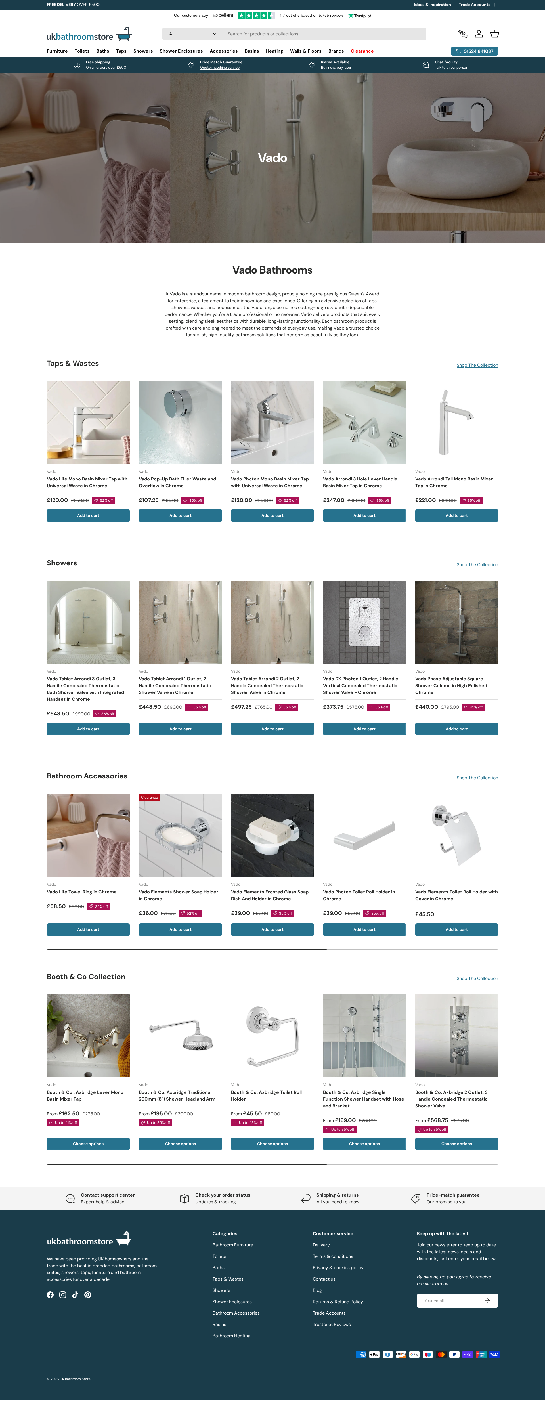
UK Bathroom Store (75, 1379)
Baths (103, 51)
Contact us (324, 1279)
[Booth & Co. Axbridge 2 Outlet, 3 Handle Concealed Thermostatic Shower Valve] (456, 1035)
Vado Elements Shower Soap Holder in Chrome (178, 895)
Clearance (362, 51)
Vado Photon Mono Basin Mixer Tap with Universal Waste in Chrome (270, 482)
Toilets (82, 51)
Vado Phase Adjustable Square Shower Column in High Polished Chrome (451, 685)
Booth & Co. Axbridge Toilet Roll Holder (266, 1095)
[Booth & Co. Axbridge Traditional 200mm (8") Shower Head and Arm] (180, 1035)
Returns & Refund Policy (338, 1302)
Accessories (224, 51)
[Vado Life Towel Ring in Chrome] (88, 835)
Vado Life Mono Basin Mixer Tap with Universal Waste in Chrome (87, 482)
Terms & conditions (333, 1256)
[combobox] (294, 34)
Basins (252, 51)
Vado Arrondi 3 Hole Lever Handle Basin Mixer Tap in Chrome (360, 482)
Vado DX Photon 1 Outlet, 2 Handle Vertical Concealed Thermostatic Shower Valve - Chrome (360, 685)
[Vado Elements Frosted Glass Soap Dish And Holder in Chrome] (272, 835)
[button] (495, 34)
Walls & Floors (306, 51)
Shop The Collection (477, 365)
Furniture (57, 51)
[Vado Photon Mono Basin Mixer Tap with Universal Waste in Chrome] (272, 422)
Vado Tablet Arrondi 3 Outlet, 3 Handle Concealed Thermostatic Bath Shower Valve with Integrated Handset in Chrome (85, 688)
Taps (121, 51)
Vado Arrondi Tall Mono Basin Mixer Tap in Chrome (454, 482)
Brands (336, 51)
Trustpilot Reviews (332, 1324)
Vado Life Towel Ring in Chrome (82, 892)
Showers (143, 51)
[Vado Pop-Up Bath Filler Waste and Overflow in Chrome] (180, 422)
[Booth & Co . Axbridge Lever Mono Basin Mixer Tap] (88, 1035)
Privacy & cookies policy (338, 1268)
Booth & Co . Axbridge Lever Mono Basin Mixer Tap (85, 1095)
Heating (274, 51)
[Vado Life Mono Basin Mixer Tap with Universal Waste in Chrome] (88, 422)
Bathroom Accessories (236, 1313)
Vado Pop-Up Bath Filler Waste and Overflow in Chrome (177, 482)
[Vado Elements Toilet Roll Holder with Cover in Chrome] (456, 835)
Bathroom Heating (231, 1336)
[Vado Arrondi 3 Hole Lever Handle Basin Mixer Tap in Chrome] (364, 422)
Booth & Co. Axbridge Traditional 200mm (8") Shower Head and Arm (177, 1095)
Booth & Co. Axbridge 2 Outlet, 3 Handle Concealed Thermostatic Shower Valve (451, 1099)
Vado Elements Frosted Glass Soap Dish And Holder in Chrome (270, 895)
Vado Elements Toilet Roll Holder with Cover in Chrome (456, 895)
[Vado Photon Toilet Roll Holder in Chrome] (364, 835)
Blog (317, 1290)
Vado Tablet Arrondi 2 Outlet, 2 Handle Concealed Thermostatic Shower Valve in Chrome (267, 685)
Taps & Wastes (228, 1279)
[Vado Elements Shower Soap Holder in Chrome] (180, 835)
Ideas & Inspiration (432, 4)
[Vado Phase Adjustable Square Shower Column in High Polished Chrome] (456, 622)
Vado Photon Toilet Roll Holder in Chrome (359, 895)
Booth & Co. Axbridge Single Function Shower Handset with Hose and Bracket (363, 1099)
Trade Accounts (475, 4)
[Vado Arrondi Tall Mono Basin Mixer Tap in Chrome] (456, 422)
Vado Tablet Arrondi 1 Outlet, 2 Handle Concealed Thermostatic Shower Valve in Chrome (175, 685)
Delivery (321, 1245)
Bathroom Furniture (233, 1245)
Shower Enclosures (181, 51)
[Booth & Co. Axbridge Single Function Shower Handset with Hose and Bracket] (364, 1035)
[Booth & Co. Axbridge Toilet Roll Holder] (272, 1035)
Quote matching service (220, 67)
